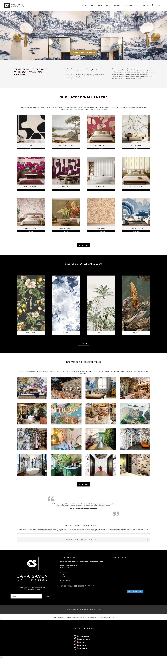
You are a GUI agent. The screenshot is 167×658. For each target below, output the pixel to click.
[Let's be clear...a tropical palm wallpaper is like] (135, 584)
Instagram (64, 574)
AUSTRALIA (83, 648)
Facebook (64, 572)
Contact (146, 5)
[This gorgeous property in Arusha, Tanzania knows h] (151, 566)
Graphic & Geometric (65, 189)
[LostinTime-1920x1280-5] (66, 475)
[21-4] (135, 398)
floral (146, 74)
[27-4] (66, 424)
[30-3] (32, 449)
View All (83, 343)
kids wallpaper (131, 76)
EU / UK (82, 642)
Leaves (66, 231)
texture (125, 78)
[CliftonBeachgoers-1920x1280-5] (135, 449)
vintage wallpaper (136, 78)
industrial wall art (139, 70)
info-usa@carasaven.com (70, 567)
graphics (121, 76)
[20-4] (101, 398)
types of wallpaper (84, 107)
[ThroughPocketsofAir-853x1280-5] (135, 475)
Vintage (65, 148)
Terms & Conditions (65, 580)
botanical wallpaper (125, 70)
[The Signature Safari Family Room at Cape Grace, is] (151, 575)
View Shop (83, 245)
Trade (61, 582)
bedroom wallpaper (78, 371)
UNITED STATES (84, 639)
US (159, 5)
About (137, 5)
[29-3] (135, 424)
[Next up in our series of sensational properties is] (119, 584)
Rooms (99, 5)
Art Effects (30, 148)
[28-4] (101, 424)
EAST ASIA (82, 645)
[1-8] (32, 398)
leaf (113, 78)
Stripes (101, 189)
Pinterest (63, 576)
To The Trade (127, 5)
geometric (115, 76)
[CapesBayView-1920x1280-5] (101, 449)
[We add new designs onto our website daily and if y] (135, 566)
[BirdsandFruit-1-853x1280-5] (66, 449)
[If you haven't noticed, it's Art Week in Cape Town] (119, 575)
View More (83, 484)
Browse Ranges (87, 5)
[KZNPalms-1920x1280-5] (32, 475)
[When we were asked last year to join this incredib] (151, 584)
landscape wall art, (147, 76)
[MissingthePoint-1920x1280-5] (101, 475)
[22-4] (32, 424)
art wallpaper (144, 69)
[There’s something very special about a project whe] (135, 575)
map (116, 78)
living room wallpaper (104, 371)
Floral (101, 148)
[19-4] (66, 398)
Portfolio (116, 5)
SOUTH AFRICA (84, 636)
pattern (120, 78)
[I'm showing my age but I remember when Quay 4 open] (119, 566)
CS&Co (108, 5)
